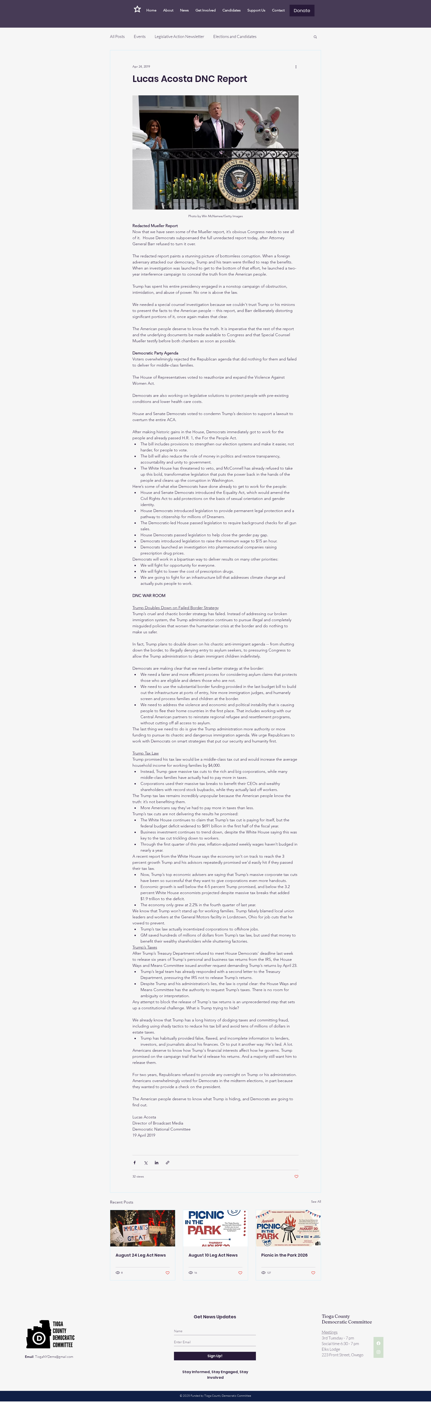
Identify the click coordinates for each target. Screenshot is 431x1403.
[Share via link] (167, 1162)
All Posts (117, 36)
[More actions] (296, 66)
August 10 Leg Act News (213, 1255)
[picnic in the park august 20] (215, 1228)
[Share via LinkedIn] (156, 1162)
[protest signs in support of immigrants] (142, 1228)
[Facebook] (378, 1343)
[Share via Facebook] (134, 1162)
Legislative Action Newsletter (179, 36)
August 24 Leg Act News (141, 1255)
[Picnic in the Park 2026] (288, 1228)
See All (316, 1202)
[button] (315, 36)
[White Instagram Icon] (378, 1352)
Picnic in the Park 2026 (284, 1255)
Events (140, 36)
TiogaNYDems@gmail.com (54, 1356)
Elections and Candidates (235, 36)
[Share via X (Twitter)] (145, 1162)
